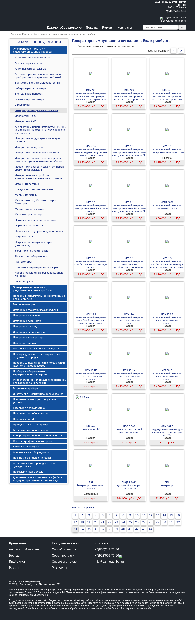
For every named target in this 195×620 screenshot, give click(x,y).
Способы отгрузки (64, 561)
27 (143, 522)
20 (96, 522)
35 (89, 529)
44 (150, 529)
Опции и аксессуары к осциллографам (39, 230)
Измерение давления (26, 315)
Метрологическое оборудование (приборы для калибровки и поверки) (39, 381)
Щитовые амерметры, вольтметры (36, 267)
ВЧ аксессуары (24, 281)
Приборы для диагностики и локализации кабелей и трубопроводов (39, 364)
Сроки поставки (63, 555)
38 (109, 529)
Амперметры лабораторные (32, 57)
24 (123, 522)
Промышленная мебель (28, 471)
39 (116, 529)
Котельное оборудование (29, 407)
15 (171, 515)
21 (102, 522)
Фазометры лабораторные (31, 256)
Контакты (124, 27)
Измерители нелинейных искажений (37, 152)
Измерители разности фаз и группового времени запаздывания (40, 168)
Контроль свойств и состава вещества (36, 348)
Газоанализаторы (24, 304)
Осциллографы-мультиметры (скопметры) (33, 243)
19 (89, 522)
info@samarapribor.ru (173, 20)
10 (137, 515)
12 (150, 515)
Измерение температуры (28, 337)
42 (137, 529)
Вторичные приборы (25, 388)
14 (164, 515)
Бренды (14, 555)
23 (116, 522)
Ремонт (108, 27)
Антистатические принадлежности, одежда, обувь (34, 465)
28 (150, 522)
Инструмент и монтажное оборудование (38, 393)
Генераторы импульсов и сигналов (36, 110)
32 (178, 522)
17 (75, 522)
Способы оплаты (64, 549)
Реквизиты (59, 567)
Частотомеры (23, 261)
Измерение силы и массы (29, 331)
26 (137, 522)
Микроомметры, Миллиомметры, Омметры (35, 202)
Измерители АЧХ (25, 121)
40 (123, 529)
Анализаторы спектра (28, 63)
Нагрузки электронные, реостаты (35, 219)
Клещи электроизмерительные (34, 189)
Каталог (26, 34)
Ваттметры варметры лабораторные (38, 82)
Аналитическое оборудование (31, 452)
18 (82, 522)
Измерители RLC (25, 115)
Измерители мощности (29, 147)
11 (143, 515)
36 (96, 529)
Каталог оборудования (64, 27)
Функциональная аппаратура (31, 424)
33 (75, 529)
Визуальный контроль (26, 446)
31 (171, 522)
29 (157, 522)
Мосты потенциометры (29, 208)
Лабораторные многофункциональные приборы (39, 274)
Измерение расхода (25, 326)
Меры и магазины (26, 194)
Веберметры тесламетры (30, 88)
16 (178, 515)
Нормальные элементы (29, 225)
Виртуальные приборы (29, 93)
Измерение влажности (27, 320)
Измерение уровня (25, 342)
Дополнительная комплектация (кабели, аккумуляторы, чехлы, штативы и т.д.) (38, 479)
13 (157, 515)
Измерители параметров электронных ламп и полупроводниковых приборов (39, 160)
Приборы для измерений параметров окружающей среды (36, 355)
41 (130, 529)
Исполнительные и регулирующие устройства (34, 401)
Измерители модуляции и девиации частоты (37, 140)
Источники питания (27, 183)
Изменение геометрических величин (36, 309)
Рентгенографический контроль (32, 441)
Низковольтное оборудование (31, 413)
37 (102, 529)
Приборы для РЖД (24, 418)
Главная (15, 34)
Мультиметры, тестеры (29, 214)
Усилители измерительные (31, 250)
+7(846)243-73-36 (175, 11)
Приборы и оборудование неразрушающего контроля (30, 373)
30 (164, 522)
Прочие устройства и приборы (32, 457)
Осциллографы (24, 236)
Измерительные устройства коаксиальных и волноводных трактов (38, 177)
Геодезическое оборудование (31, 429)
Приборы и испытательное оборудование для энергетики (39, 297)
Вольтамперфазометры (29, 99)
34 (82, 529)
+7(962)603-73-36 (175, 17)
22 (109, 522)
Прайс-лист (17, 561)
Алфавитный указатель (25, 549)
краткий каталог (106, 46)
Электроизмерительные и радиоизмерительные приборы (65, 34)
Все (74, 507)
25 (130, 522)
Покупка (92, 27)
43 (143, 529)
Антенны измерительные (30, 68)
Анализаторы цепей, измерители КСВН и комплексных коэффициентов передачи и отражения (40, 129)
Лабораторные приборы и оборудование (38, 435)
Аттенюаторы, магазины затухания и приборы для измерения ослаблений (38, 76)
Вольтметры (22, 104)
